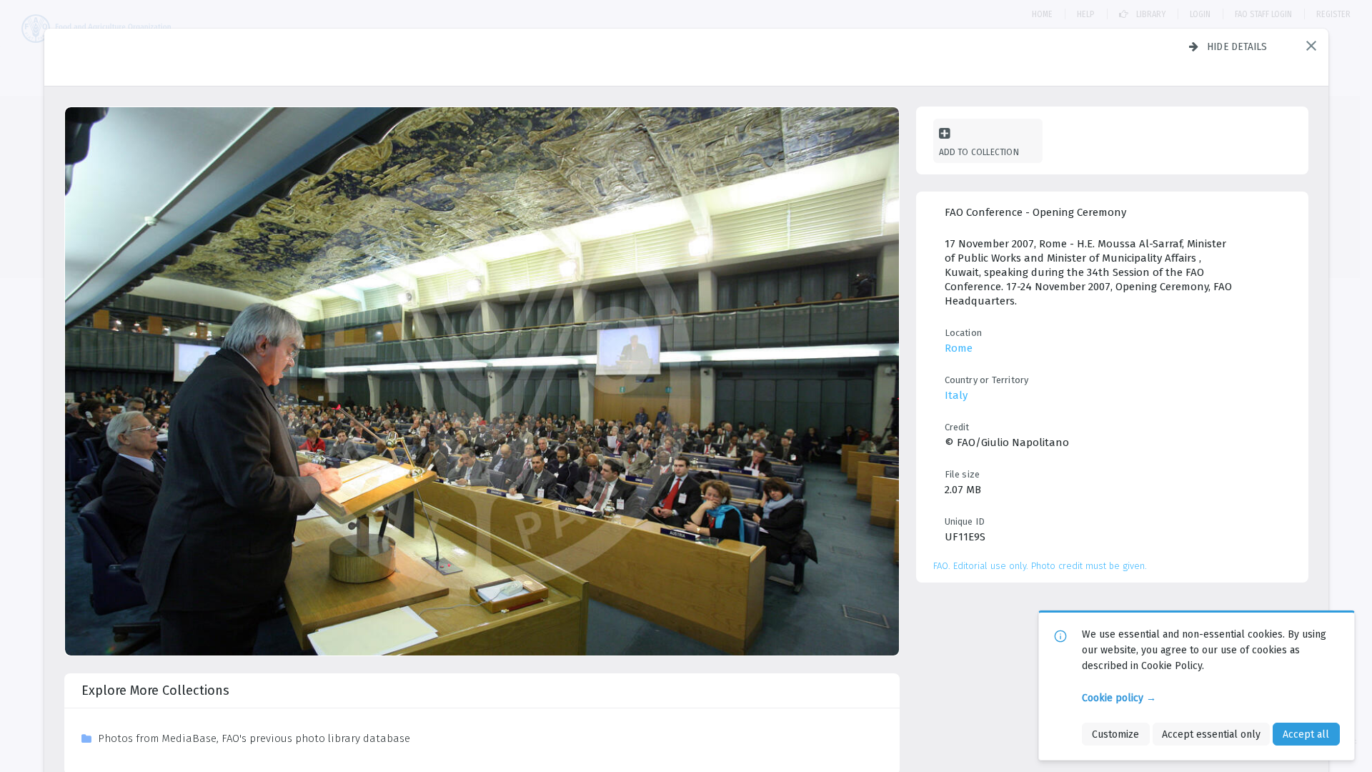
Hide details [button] (1237, 46)
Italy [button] (956, 395)
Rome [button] (959, 348)
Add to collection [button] (979, 152)
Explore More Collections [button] (155, 690)
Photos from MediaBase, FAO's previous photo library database (254, 738)
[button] (1311, 45)
